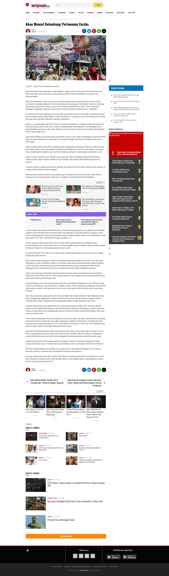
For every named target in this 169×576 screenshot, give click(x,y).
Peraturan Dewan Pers (81, 567)
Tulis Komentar (66, 536)
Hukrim (99, 12)
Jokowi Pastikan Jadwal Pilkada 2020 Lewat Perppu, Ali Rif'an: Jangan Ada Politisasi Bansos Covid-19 (125, 199)
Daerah (72, 12)
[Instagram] (81, 556)
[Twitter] (87, 556)
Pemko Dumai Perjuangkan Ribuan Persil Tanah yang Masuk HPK (129, 153)
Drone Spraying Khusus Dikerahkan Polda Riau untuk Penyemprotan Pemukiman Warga (124, 239)
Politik (81, 12)
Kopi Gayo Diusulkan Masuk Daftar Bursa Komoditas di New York (75, 501)
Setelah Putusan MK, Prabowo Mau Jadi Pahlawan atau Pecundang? (90, 461)
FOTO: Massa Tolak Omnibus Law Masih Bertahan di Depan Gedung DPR (92, 222)
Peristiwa (109, 12)
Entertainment (49, 12)
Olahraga (62, 12)
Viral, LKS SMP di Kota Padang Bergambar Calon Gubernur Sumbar (124, 189)
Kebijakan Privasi (100, 567)
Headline (33, 32)
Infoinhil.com (84, 570)
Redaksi (67, 567)
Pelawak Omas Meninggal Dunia (61, 519)
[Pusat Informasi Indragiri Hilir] (28, 551)
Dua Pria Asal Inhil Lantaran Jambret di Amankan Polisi (125, 121)
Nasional (36, 12)
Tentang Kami (56, 567)
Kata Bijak (120, 12)
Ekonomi (90, 12)
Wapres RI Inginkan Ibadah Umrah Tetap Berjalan (123, 180)
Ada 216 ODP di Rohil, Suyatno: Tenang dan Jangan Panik (122, 218)
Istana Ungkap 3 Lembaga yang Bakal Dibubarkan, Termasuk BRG (123, 162)
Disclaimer (113, 567)
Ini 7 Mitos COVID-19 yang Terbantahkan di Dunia (120, 171)
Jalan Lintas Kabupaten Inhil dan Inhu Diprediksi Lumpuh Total (124, 115)
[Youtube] (93, 556)
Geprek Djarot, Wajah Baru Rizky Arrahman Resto (48, 437)
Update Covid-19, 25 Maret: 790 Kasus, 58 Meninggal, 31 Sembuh (122, 209)
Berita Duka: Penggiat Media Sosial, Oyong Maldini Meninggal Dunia (126, 96)
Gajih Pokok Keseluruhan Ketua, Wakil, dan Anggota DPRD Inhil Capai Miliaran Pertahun (127, 108)
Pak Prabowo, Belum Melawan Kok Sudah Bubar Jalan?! (66, 222)
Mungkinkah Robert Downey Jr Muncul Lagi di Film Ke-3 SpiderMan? (122, 228)
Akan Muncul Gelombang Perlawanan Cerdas (90, 449)
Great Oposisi (43, 460)
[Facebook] (75, 556)
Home (28, 12)
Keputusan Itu (36, 220)
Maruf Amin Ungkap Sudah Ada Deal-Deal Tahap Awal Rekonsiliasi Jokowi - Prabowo (85, 383)
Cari (98, 5)
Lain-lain (131, 12)
